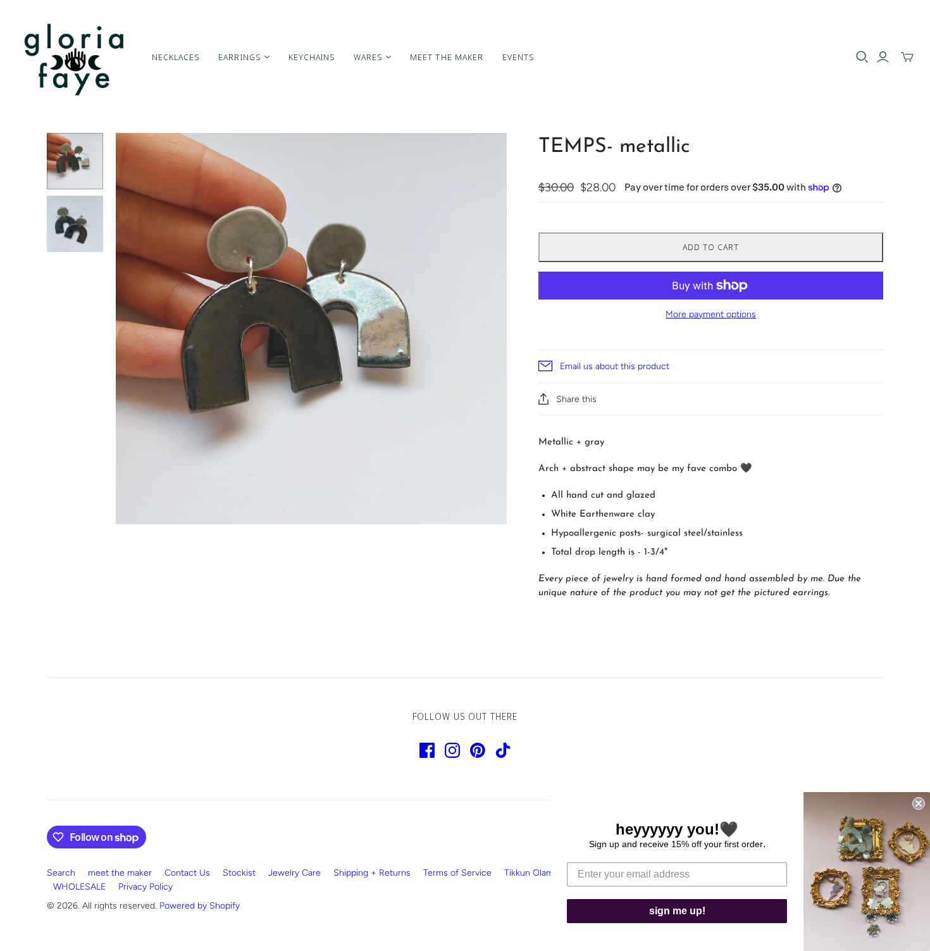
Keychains (311, 57)
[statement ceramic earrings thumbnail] (75, 161)
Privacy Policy (145, 886)
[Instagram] (452, 750)
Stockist (239, 872)
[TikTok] (503, 750)
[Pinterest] (477, 750)
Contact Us (187, 872)
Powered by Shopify (199, 905)
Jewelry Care (294, 872)
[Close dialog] (918, 803)
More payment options (711, 314)
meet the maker (120, 872)
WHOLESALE (79, 886)
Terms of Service (457, 872)
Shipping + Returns (372, 872)
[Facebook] (427, 750)
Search (61, 872)
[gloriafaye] (74, 57)
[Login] (883, 57)
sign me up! (677, 910)
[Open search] (862, 57)
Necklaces (175, 57)
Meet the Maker (446, 57)
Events (518, 57)
